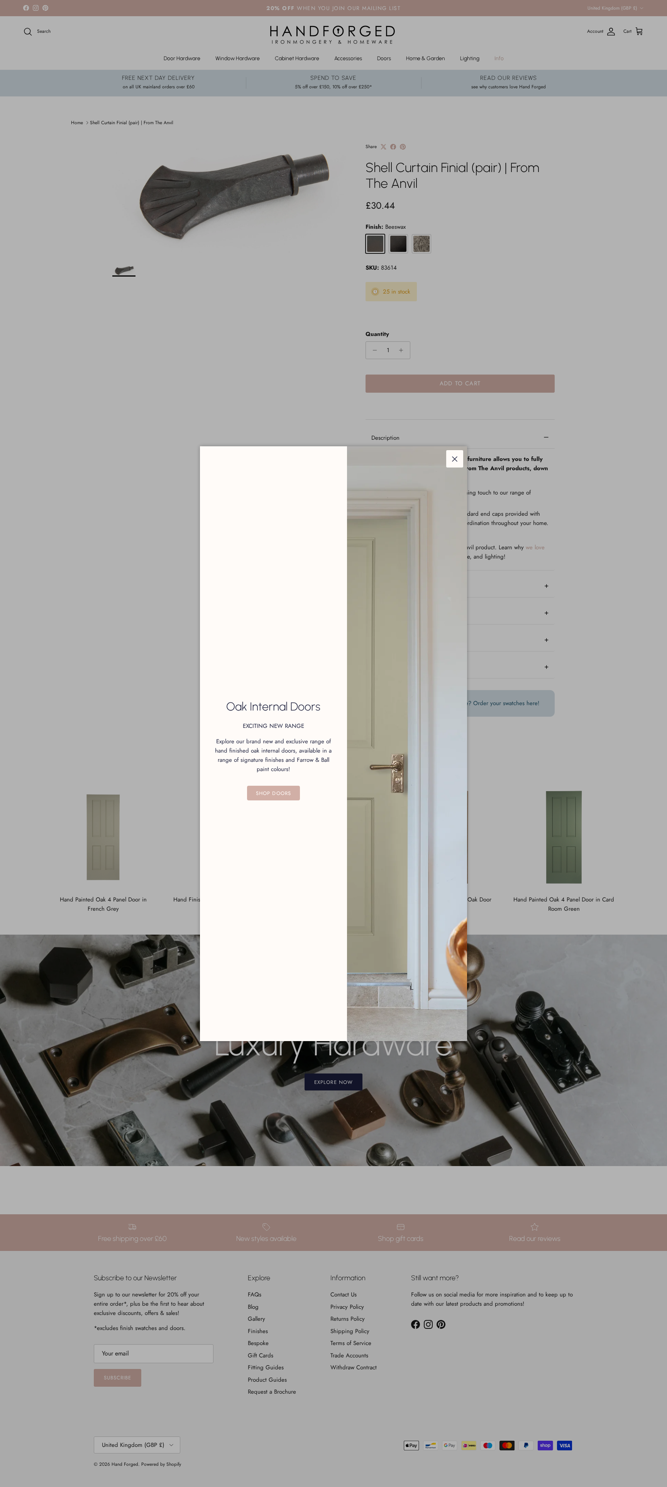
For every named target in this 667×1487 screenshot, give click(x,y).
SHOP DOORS (273, 793)
